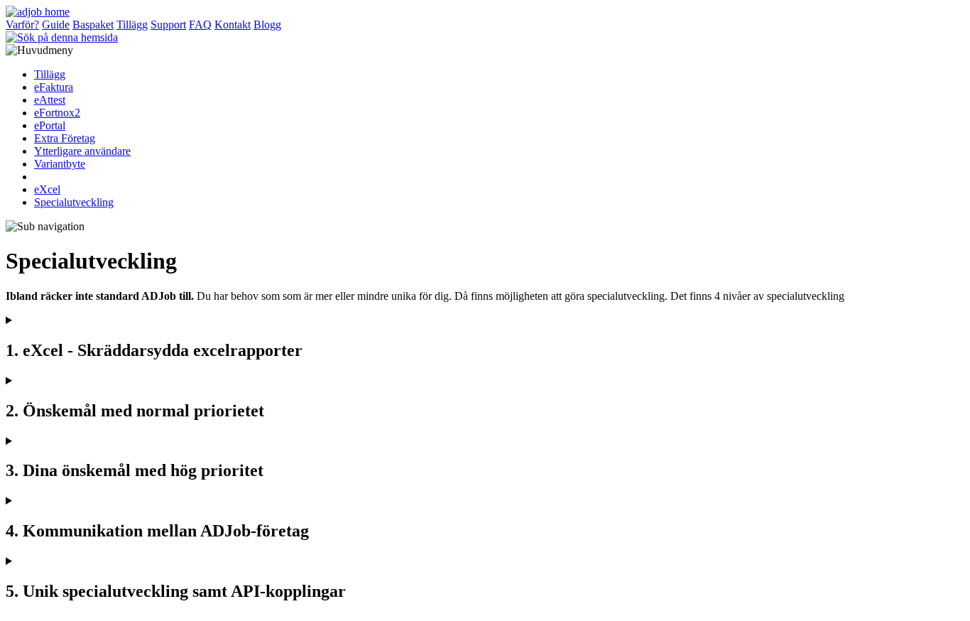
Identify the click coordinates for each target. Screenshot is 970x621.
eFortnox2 (57, 113)
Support (168, 24)
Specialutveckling (74, 202)
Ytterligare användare (82, 151)
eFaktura (53, 87)
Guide (56, 24)
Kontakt (232, 24)
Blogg (267, 24)
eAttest (49, 100)
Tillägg (132, 24)
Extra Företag (64, 138)
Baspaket (93, 24)
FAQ (200, 24)
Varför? (22, 24)
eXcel (47, 189)
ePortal (49, 125)
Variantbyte (59, 164)
